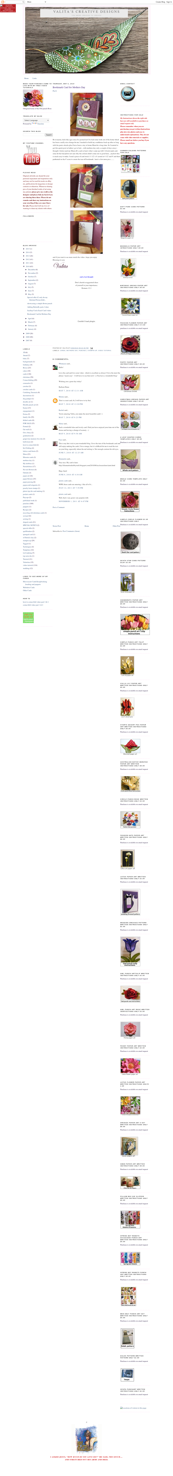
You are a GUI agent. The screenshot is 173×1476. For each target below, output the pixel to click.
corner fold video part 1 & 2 (33, 605)
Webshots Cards (29, 587)
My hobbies (27, 463)
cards (25, 374)
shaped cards (27, 522)
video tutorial (28, 565)
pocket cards (27, 494)
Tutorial (26, 559)
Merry (61, 423)
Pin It (55, 91)
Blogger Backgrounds (8, 10)
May (30, 294)
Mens (25, 454)
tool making (27, 553)
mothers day (27, 460)
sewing (25, 519)
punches (26, 503)
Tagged (25, 543)
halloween (27, 442)
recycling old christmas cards (33, 513)
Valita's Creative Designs (86, 11)
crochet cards (28, 389)
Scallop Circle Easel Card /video (39, 310)
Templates (26, 550)
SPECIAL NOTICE (30, 525)
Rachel (61, 410)
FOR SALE (27, 423)
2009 (28, 333)
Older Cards (27, 590)
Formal (25, 426)
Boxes (25, 367)
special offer (27, 528)
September (32, 280)
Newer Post (57, 526)
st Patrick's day (28, 537)
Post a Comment (59, 507)
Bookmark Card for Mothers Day (39, 314)
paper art (26, 476)
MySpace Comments (8, 11)
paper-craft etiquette (30, 485)
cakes (25, 371)
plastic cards (63, 480)
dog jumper (27, 398)
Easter (25, 408)
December (32, 269)
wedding (26, 568)
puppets (26, 506)
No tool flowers (28, 469)
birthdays (26, 364)
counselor (26, 383)
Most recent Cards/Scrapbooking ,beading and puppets (35, 582)
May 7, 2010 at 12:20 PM (71, 404)
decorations (27, 395)
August (31, 283)
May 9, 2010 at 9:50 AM (70, 433)
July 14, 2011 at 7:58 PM (71, 488)
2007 (28, 340)
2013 (28, 256)
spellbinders (27, 531)
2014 (28, 252)
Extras (25, 414)
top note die (27, 556)
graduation (27, 435)
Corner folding (28, 380)
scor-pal (26, 516)
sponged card (28, 534)
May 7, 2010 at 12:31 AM (71, 390)
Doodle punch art (29, 404)
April (30, 318)
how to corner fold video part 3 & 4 (36, 602)
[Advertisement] (102, 516)
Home (26, 78)
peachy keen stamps (30, 488)
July (29, 287)
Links (35, 78)
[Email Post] (91, 348)
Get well (26, 429)
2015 (28, 249)
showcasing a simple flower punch (39, 303)
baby (25, 358)
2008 (28, 337)
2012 (28, 259)
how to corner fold (29, 445)
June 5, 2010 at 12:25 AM (71, 452)
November (32, 273)
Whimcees (62, 363)
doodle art (26, 401)
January (31, 329)
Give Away (27, 432)
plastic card (63, 494)
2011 (28, 263)
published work (28, 500)
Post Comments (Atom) (71, 531)
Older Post (116, 526)
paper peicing (28, 482)
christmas (26, 377)
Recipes (26, 509)
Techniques (27, 546)
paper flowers (28, 479)
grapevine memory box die (33, 439)
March (30, 322)
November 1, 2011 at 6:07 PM (73, 501)
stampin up (27, 540)
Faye (60, 439)
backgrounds (27, 361)
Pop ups (26, 497)
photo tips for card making (32, 491)
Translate (40, 123)
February (31, 325)
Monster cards (28, 457)
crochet (25, 386)
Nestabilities (27, 466)
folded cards (27, 420)
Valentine (26, 562)
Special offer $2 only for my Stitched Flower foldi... (37, 298)
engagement (27, 411)
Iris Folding (27, 448)
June (30, 290)
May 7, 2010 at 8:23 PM (70, 417)
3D (24, 352)
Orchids (26, 472)
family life (27, 417)
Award (25, 355)
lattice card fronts (29, 451)
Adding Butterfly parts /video (38, 307)
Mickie (61, 396)
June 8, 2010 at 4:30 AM (70, 474)
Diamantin (62, 459)
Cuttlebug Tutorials (30, 392)
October (31, 276)
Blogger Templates (8, 8)
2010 (28, 266)
